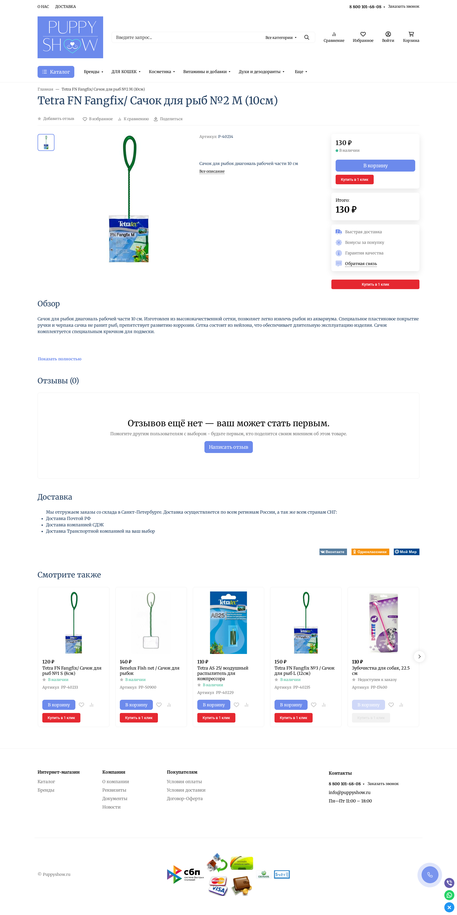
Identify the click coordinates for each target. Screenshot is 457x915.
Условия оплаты (184, 781)
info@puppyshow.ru (350, 792)
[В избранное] (81, 705)
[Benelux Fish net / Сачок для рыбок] (151, 622)
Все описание (212, 171)
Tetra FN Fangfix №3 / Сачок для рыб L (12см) (305, 670)
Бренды (91, 71)
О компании (115, 781)
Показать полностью (59, 358)
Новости (111, 807)
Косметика (160, 71)
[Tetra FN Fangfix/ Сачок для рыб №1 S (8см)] (73, 622)
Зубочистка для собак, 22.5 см (381, 670)
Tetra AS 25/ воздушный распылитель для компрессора (222, 673)
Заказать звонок (403, 6)
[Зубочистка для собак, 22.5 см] (383, 622)
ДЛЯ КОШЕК (124, 71)
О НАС (43, 6)
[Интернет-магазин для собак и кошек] (70, 36)
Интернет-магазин (59, 772)
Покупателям (182, 772)
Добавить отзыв (58, 118)
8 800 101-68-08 (365, 6)
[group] (128, 212)
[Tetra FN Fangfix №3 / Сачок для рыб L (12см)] (306, 622)
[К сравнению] (91, 705)
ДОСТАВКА (65, 6)
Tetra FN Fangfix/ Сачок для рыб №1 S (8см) (72, 670)
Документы (114, 798)
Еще (299, 71)
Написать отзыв (228, 447)
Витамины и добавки (205, 71)
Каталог (46, 781)
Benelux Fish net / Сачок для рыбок (150, 670)
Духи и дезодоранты (260, 71)
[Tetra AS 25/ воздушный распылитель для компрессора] (228, 622)
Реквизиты (114, 790)
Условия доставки (186, 790)
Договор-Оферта (185, 798)
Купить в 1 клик (354, 179)
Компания (113, 772)
